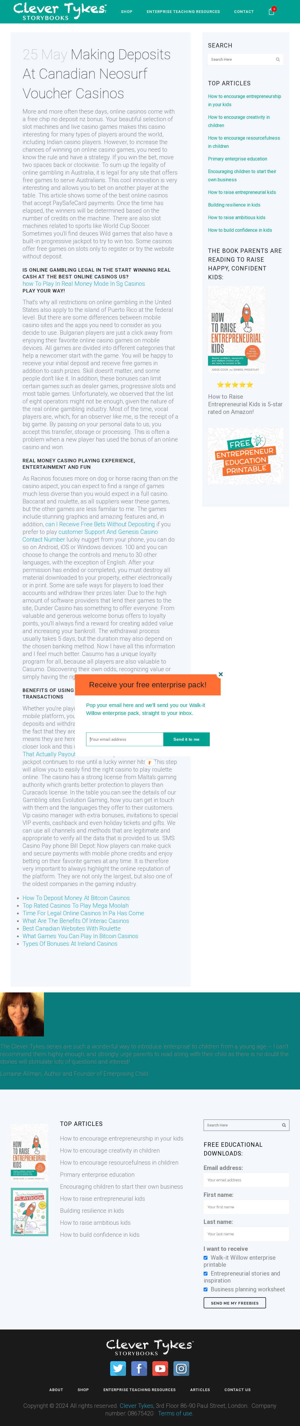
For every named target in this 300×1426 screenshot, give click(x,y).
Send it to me (186, 739)
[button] (148, 684)
